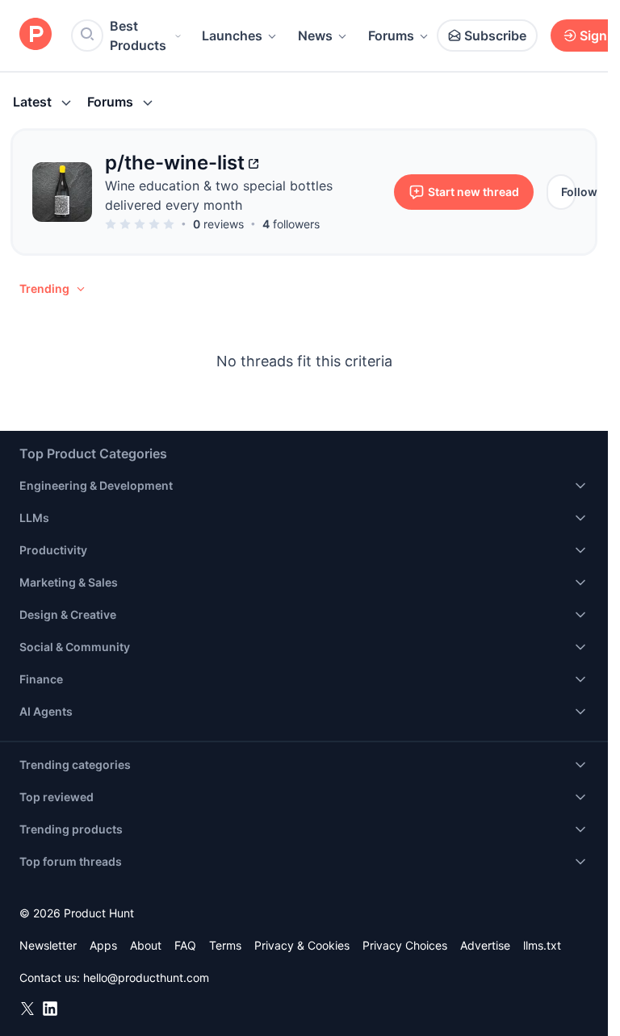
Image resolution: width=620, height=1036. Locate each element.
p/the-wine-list (175, 162)
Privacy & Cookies (302, 945)
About (145, 945)
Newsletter (48, 945)
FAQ (185, 945)
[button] (53, 289)
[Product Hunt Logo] (35, 35)
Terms (225, 945)
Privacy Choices (404, 945)
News (315, 35)
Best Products (138, 35)
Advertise (485, 945)
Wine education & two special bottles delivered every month (219, 195)
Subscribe (495, 35)
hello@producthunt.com (146, 977)
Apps (103, 945)
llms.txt (542, 945)
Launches (232, 35)
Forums (391, 35)
